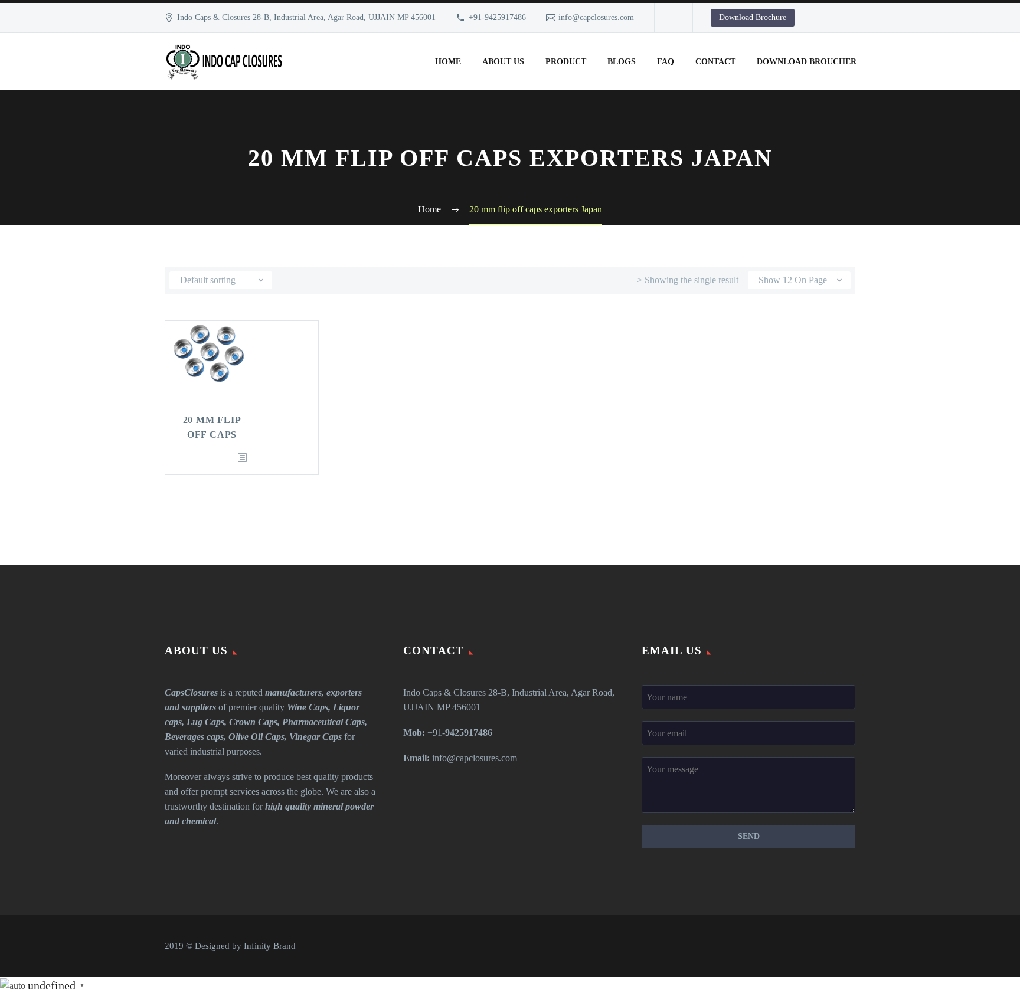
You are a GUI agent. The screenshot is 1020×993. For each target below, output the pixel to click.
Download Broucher (806, 61)
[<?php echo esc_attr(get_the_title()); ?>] (242, 458)
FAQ (665, 61)
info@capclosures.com (596, 17)
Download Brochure (752, 17)
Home (448, 61)
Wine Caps (307, 707)
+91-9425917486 (497, 17)
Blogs (621, 61)
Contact (715, 61)
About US (503, 61)
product (565, 61)
